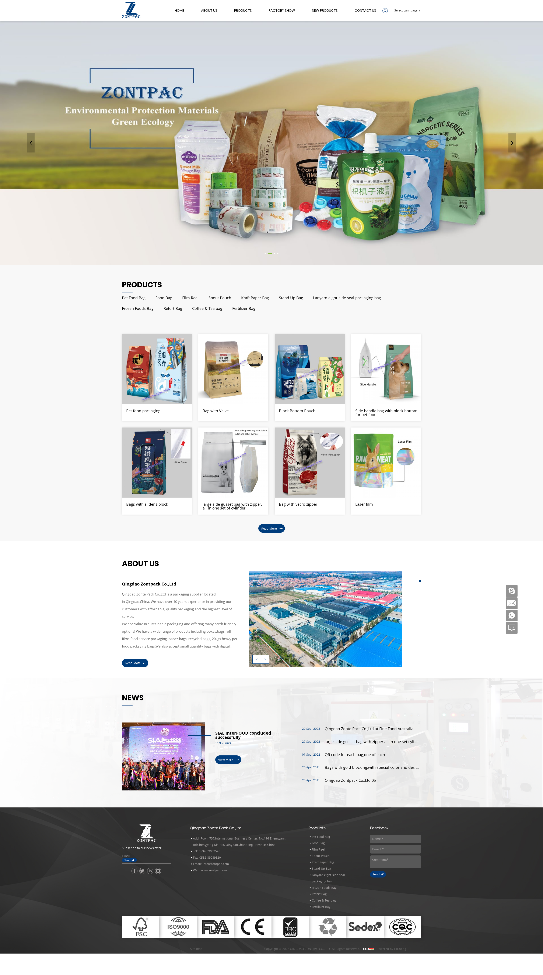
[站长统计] (368, 948)
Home (179, 11)
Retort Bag (173, 308)
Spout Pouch (220, 297)
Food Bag (163, 297)
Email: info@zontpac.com (211, 864)
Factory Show (282, 11)
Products (243, 11)
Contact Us (365, 11)
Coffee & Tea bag (207, 308)
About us (209, 11)
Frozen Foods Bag (138, 308)
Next (512, 142)
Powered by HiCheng (391, 948)
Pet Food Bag (134, 297)
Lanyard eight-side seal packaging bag (347, 297)
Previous (31, 142)
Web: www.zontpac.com (210, 870)
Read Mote (133, 663)
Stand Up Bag (291, 297)
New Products (325, 11)
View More (225, 760)
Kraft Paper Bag (255, 297)
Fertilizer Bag (243, 308)
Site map (196, 949)
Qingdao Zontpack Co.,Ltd (149, 584)
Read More (269, 528)
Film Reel (190, 297)
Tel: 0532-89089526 (206, 851)
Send (127, 860)
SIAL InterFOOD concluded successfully (243, 735)
